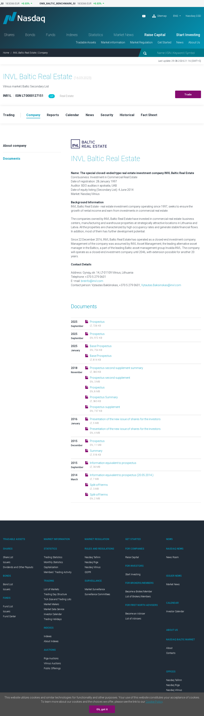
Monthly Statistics (53, 562)
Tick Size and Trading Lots (57, 599)
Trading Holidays (53, 619)
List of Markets (51, 589)
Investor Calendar (53, 614)
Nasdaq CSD (193, 15)
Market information (113, 42)
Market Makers (51, 604)
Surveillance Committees (97, 594)
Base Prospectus (101, 346)
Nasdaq (24, 18)
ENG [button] (175, 15)
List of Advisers (133, 618)
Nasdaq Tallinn (92, 557)
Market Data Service (54, 609)
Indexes (72, 35)
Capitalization (51, 567)
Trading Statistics (53, 557)
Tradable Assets (86, 42)
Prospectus (97, 321)
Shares (9, 35)
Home (6, 52)
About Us (194, 42)
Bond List (8, 584)
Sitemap (162, 15)
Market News (124, 35)
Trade (188, 94)
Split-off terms (99, 484)
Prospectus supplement (105, 407)
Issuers (6, 562)
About (169, 648)
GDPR (88, 572)
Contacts (171, 653)
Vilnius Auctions (52, 663)
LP (51, 96)
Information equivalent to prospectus (113, 463)
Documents (11, 158)
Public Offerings (52, 668)
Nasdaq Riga (91, 562)
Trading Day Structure (55, 594)
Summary (96, 450)
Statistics (95, 35)
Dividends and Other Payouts (18, 567)
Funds (50, 35)
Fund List (8, 606)
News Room (172, 557)
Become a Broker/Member (138, 591)
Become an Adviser (135, 613)
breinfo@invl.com (92, 281)
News (179, 42)
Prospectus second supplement (110, 377)
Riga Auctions (51, 658)
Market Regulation (141, 42)
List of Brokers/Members (138, 596)
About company (14, 146)
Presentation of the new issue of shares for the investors (125, 419)
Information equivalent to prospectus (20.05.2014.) (121, 475)
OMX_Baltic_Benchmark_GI (55, 3)
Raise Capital (154, 35)
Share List (8, 557)
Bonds (30, 35)
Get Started (164, 42)
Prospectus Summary (104, 397)
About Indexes (51, 641)
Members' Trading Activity (58, 572)
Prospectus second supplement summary (116, 368)
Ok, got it (102, 709)
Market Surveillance (95, 589)
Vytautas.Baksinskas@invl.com (161, 285)
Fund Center (9, 616)
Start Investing (188, 35)
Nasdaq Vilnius (93, 567)
